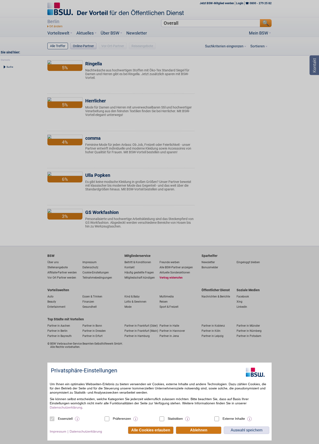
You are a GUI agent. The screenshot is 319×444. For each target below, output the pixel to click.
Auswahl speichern (246, 430)
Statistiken (175, 418)
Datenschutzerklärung (66, 407)
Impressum (58, 431)
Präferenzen (122, 418)
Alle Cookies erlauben (150, 430)
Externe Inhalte (234, 418)
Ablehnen (198, 430)
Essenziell (65, 418)
